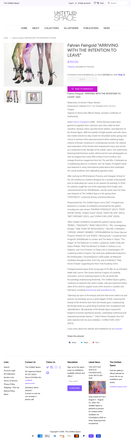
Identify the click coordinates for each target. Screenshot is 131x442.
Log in (71, 3)
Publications (91, 28)
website (118, 329)
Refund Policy (9, 391)
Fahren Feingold (80, 122)
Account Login (9, 371)
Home (24, 28)
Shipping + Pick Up (11, 387)
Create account (84, 3)
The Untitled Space (11, 3)
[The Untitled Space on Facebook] (51, 368)
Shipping (71, 67)
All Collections (9, 374)
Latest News (94, 362)
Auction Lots (9, 377)
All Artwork (71, 28)
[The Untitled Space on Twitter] (47, 368)
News (107, 28)
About (35, 28)
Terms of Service (10, 381)
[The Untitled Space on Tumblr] (60, 368)
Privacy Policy (9, 384)
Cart (102, 3)
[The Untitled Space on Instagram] (55, 368)
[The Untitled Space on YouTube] (47, 373)
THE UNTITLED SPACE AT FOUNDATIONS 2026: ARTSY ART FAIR (96, 372)
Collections (51, 28)
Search (7, 367)
